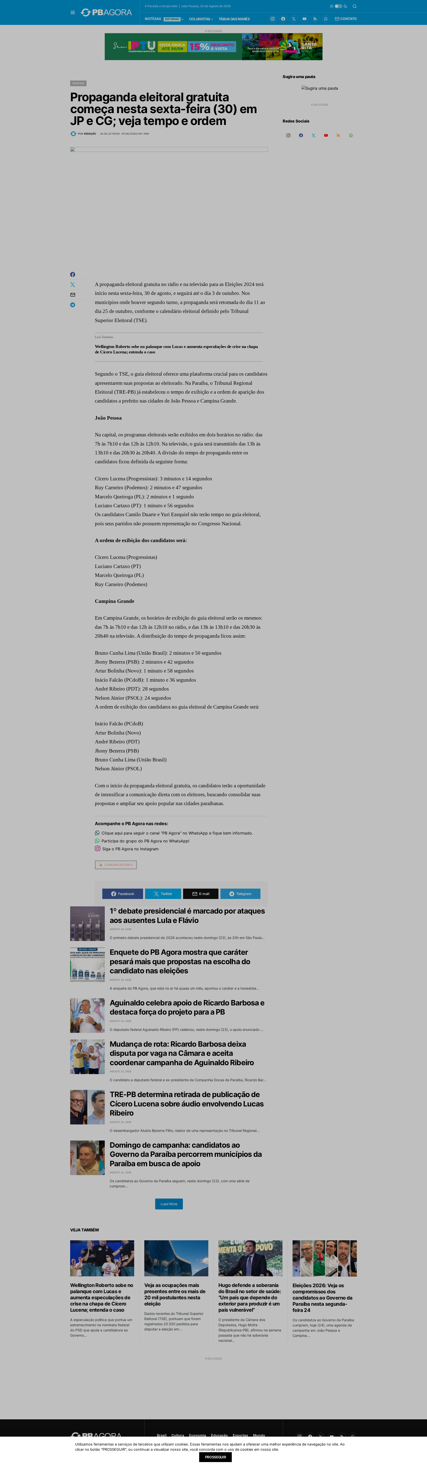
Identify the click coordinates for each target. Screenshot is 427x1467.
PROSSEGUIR (215, 1457)
